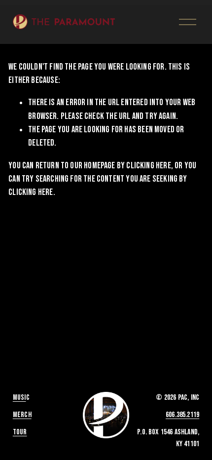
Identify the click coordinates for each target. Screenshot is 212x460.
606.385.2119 (182, 415)
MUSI (19, 397)
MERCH (22, 415)
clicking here (148, 165)
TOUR (20, 432)
